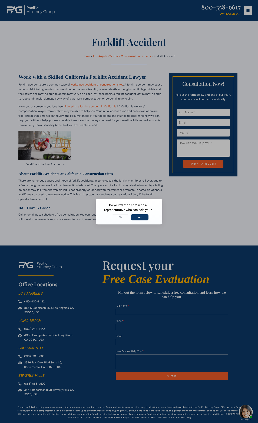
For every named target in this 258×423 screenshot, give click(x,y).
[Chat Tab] (129, 211)
